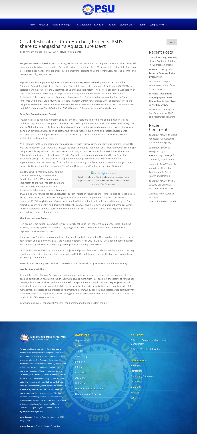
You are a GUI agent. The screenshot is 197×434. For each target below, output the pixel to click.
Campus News (157, 25)
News (63, 51)
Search (171, 42)
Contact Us (136, 397)
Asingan (79, 350)
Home (33, 25)
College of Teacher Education (146, 349)
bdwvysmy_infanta (32, 51)
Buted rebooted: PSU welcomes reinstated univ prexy (163, 138)
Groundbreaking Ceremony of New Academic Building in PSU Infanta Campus (163, 61)
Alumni (142, 25)
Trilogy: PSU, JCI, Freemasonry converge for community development (162, 155)
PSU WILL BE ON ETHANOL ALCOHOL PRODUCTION (162, 184)
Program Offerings (61, 25)
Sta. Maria (80, 377)
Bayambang (81, 356)
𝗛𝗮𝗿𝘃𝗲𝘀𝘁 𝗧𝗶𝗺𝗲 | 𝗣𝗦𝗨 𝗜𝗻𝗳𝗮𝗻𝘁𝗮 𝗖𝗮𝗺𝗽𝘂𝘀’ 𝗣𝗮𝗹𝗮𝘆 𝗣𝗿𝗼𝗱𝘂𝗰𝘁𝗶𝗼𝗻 (162, 73)
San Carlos (80, 372)
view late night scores (160, 193)
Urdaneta (80, 383)
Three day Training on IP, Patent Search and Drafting (160, 172)
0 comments (74, 51)
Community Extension (142, 376)
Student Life (126, 25)
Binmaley (80, 361)
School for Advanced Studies (90, 388)
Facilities (112, 25)
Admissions (136, 370)
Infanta (78, 367)
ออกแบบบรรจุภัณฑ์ (158, 134)
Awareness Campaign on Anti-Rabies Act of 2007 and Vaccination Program (162, 113)
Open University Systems (88, 393)
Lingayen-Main (82, 340)
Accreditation (84, 25)
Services (135, 392)
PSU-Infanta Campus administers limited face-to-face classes (162, 85)
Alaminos (80, 345)
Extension (99, 25)
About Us (43, 25)
